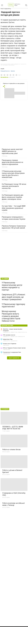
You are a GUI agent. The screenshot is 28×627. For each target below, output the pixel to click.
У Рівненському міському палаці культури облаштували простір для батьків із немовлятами (13, 174)
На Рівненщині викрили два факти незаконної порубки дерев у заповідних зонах (12, 197)
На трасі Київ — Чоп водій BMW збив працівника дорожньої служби (13, 208)
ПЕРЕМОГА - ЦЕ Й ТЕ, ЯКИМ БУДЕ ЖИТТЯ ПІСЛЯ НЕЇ (12, 428)
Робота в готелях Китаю (11, 449)
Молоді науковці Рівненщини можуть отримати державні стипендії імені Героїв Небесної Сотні (11, 316)
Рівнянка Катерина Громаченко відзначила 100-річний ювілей (14, 227)
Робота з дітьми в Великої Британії (12, 471)
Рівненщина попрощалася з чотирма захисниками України (13, 218)
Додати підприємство (14, 358)
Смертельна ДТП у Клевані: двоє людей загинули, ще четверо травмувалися (13, 297)
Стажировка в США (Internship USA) (13, 494)
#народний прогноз (5, 71)
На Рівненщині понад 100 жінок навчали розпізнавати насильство (14, 186)
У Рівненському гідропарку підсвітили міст (13, 305)
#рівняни (13, 71)
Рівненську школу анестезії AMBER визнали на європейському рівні (12, 151)
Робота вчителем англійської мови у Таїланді (13, 504)
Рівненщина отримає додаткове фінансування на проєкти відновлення (12, 162)
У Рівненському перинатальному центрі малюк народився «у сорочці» (12, 286)
